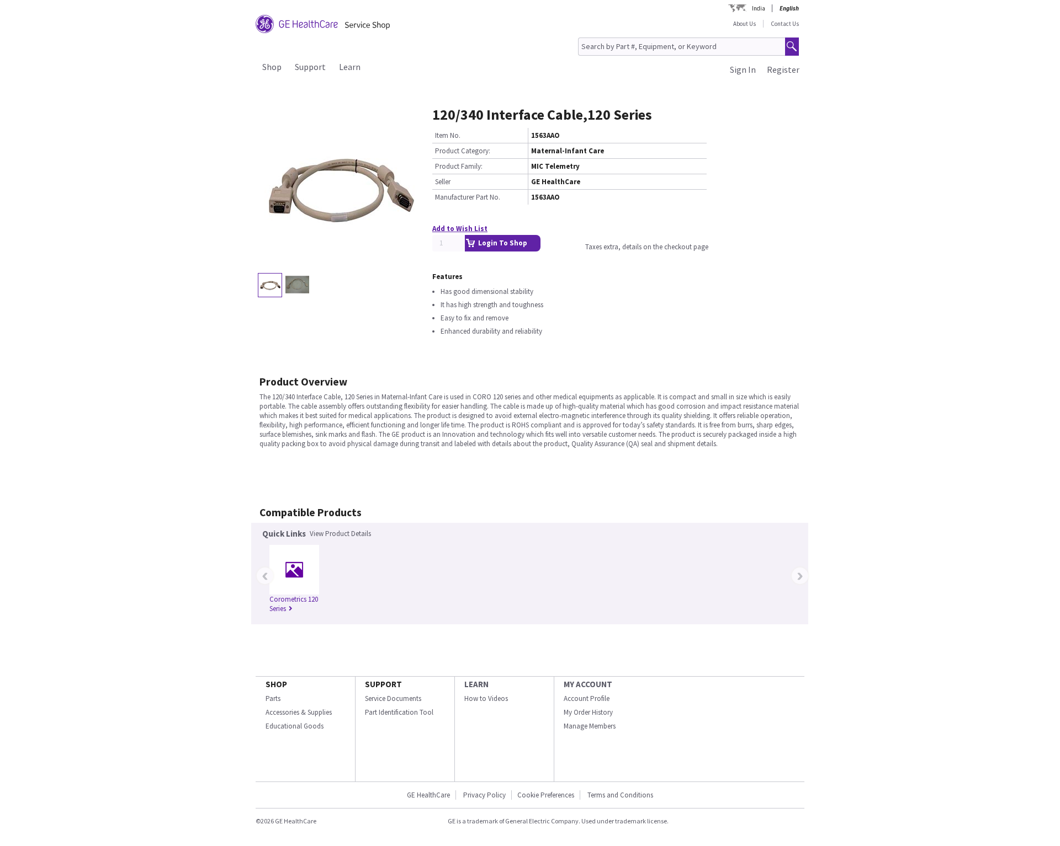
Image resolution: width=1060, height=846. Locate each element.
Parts (273, 698)
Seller (443, 181)
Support (310, 66)
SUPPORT (383, 684)
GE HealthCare (428, 795)
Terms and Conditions (620, 795)
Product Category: (462, 151)
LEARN (476, 684)
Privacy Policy (484, 795)
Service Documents (393, 698)
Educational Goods (295, 726)
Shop (272, 66)
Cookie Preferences (545, 795)
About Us (744, 24)
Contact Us (785, 24)
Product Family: (459, 166)
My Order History (588, 712)
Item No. (447, 135)
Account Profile (587, 698)
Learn (350, 66)
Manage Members (590, 726)
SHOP (276, 684)
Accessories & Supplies (299, 712)
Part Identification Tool (399, 712)
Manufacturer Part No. (467, 197)
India (758, 8)
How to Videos (486, 698)
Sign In (743, 69)
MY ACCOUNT (588, 684)
